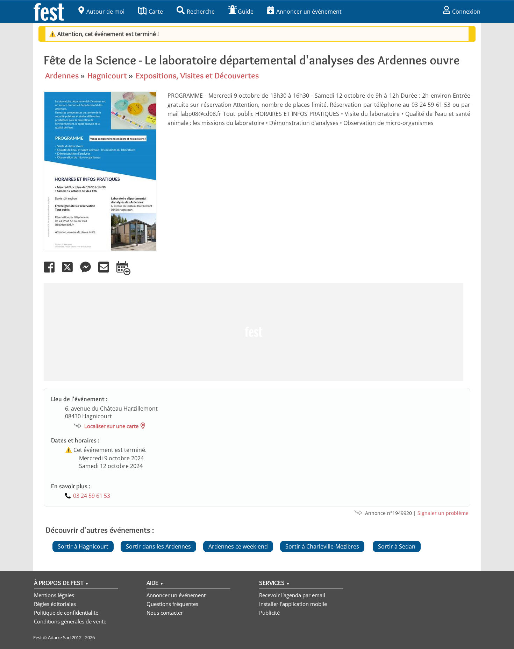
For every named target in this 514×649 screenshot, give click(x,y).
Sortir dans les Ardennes (158, 546)
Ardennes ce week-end (238, 546)
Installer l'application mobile (293, 603)
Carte (156, 11)
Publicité (269, 612)
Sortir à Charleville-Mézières (322, 546)
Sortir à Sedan (396, 546)
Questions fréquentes (172, 603)
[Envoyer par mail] (106, 272)
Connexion (466, 11)
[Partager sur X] (70, 272)
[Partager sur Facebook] (52, 272)
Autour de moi (105, 11)
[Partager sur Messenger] (88, 272)
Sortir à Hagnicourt (83, 546)
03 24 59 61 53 (91, 496)
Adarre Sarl (59, 637)
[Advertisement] (253, 332)
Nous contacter (165, 612)
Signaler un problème (443, 513)
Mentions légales (54, 595)
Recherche (201, 11)
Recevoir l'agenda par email (292, 595)
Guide (246, 11)
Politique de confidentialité (66, 612)
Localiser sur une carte (111, 426)
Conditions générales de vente (70, 621)
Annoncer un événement (309, 11)
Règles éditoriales (55, 603)
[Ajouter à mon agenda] (126, 272)
